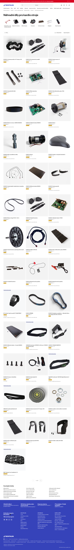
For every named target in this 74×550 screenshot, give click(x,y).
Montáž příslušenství (53, 494)
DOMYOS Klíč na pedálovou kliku (10, 154)
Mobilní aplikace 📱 (57, 8)
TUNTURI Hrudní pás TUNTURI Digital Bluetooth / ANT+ (58, 377)
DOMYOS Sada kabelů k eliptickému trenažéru (13, 186)
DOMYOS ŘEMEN (29, 313)
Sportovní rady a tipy (30, 491)
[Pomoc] (64, 5)
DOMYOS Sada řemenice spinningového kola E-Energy (13, 250)
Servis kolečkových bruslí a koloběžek (10, 496)
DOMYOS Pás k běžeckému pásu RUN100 (57, 249)
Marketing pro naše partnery (54, 496)
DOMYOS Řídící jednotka (31, 91)
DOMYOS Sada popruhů (53, 186)
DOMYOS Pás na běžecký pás (9, 440)
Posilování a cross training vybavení (7, 26)
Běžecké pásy (24, 25)
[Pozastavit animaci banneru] (68, 1)
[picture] (14, 47)
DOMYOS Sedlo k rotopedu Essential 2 (56, 154)
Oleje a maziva (29, 496)
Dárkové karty (51, 491)
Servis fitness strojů (30, 488)
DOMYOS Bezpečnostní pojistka (33, 281)
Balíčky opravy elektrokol (31, 497)
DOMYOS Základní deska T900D (55, 217)
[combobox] (67, 32)
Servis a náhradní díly (30, 489)
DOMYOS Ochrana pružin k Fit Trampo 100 (12, 59)
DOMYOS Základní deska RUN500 (33, 122)
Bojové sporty (58, 25)
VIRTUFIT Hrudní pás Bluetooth (10, 408)
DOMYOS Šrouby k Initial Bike (9, 377)
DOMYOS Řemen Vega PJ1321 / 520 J (11, 217)
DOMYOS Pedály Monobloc (32, 217)
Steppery (49, 25)
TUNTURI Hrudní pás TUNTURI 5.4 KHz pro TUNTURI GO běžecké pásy (37, 346)
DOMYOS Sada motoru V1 (54, 59)
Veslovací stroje (41, 25)
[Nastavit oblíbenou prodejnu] (61, 5)
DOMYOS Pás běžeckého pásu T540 (56, 91)
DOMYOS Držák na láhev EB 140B (55, 440)
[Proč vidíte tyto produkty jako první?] (55, 32)
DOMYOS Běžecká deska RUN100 (33, 186)
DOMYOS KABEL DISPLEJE (31, 249)
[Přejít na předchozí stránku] (33, 480)
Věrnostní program (66, 8)
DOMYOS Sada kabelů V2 (31, 377)
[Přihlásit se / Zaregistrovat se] (66, 5)
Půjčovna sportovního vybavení (9, 489)
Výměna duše (6, 497)
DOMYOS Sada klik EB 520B (9, 91)
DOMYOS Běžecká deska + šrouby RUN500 (12, 345)
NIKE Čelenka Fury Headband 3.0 (10, 472)
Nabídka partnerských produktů (9, 491)
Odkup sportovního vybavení (54, 488)
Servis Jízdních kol (52, 489)
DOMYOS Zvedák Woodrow (9, 281)
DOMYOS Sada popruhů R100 (32, 440)
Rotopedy (33, 25)
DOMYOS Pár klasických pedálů (33, 59)
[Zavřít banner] (70, 1)
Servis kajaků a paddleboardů (9, 494)
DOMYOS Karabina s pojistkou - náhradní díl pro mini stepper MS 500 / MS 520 (58, 314)
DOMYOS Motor (51, 122)
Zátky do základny (30, 494)
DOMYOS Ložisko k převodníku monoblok (57, 408)
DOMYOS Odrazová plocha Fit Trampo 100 (35, 408)
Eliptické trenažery (16, 25)
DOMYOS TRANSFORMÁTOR (54, 345)
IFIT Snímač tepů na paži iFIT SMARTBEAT (12, 313)
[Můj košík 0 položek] (69, 5)
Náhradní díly (6, 488)
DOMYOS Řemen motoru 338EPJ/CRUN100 (12, 122)
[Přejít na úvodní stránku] (8, 5)
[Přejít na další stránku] (40, 480)
